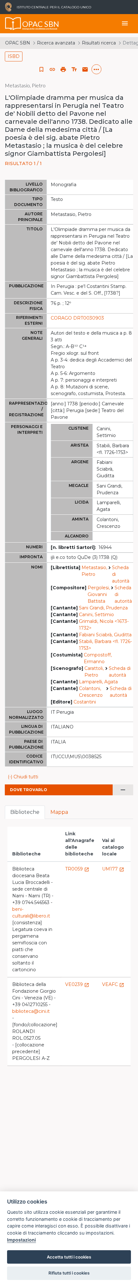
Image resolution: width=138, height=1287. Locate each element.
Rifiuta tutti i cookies (69, 1272)
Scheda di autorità (120, 574)
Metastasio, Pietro (94, 571)
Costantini (84, 702)
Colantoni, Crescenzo (91, 692)
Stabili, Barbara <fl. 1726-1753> (105, 645)
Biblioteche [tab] (24, 812)
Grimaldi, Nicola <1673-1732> (104, 624)
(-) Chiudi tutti (23, 777)
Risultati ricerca (99, 43)
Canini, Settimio (96, 614)
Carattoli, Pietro (94, 671)
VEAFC (113, 984)
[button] (52, 69)
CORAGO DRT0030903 (77, 318)
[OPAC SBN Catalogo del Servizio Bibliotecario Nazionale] (13, 23)
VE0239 (77, 984)
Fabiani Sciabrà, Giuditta (105, 635)
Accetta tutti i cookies (69, 1256)
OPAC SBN (17, 43)
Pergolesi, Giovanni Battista (99, 594)
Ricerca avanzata (56, 43)
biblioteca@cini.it (31, 1011)
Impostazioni (21, 1240)
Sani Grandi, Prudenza (103, 608)
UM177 (113, 869)
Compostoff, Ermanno (98, 658)
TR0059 (77, 869)
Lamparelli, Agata (98, 682)
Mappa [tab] (59, 812)
